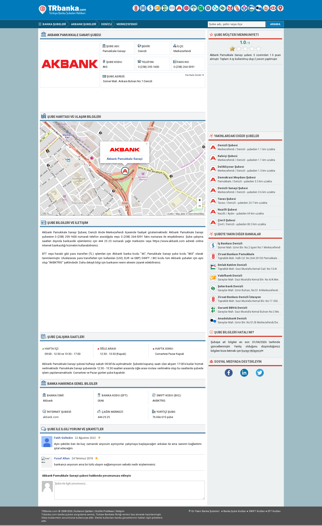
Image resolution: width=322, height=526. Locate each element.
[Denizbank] (186, 10)
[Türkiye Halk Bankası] (143, 10)
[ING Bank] (266, 10)
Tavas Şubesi (227, 198)
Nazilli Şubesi (227, 209)
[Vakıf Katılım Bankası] (244, 10)
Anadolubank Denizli (232, 318)
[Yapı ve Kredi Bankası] (172, 10)
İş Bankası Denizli (230, 243)
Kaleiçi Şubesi (227, 156)
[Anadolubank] (258, 10)
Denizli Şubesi (228, 145)
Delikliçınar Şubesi (231, 166)
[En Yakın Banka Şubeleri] (280, 10)
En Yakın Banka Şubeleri (205, 511)
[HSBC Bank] (273, 10)
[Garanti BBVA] (164, 10)
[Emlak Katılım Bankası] (251, 10)
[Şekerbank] (222, 10)
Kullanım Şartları (83, 511)
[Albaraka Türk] (237, 10)
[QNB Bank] (208, 10)
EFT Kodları (274, 511)
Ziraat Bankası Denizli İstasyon (239, 297)
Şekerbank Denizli (230, 286)
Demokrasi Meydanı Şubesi (237, 177)
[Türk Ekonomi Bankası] (201, 10)
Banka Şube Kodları (234, 511)
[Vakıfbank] (157, 10)
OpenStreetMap (196, 213)
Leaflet (170, 213)
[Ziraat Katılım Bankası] (229, 10)
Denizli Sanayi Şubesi (233, 188)
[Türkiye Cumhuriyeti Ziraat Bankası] (136, 10)
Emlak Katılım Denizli (232, 264)
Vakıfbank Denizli (230, 275)
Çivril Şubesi (226, 220)
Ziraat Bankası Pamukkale (236, 254)
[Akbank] (179, 10)
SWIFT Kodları (257, 511)
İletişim (120, 511)
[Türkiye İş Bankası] (150, 10)
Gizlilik (104, 511)
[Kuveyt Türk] (193, 10)
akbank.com (51, 417)
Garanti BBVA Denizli (232, 307)
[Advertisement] (122, 99)
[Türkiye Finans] (215, 10)
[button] (122, 168)
